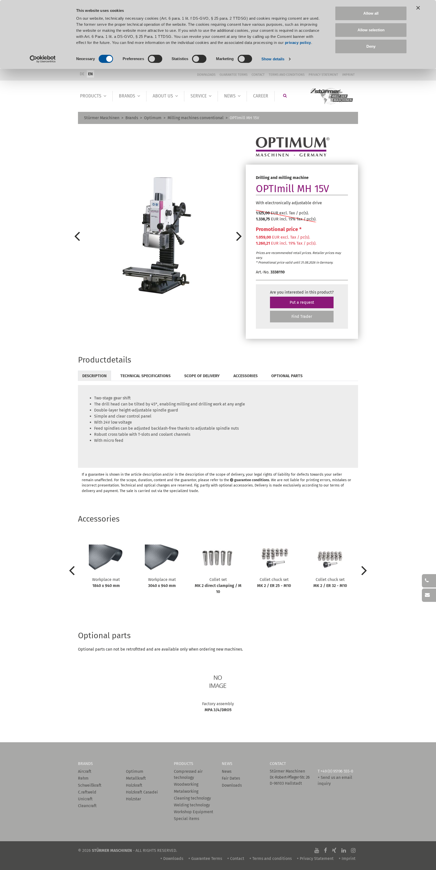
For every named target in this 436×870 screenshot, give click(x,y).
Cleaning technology (192, 798)
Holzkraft (134, 785)
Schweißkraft (89, 785)
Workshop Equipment (193, 811)
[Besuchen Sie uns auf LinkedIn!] (343, 850)
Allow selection (371, 30)
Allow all (370, 13)
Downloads (206, 74)
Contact (258, 74)
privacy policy (298, 42)
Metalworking (186, 791)
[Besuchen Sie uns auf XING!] (334, 850)
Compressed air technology (188, 774)
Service (198, 96)
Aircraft (84, 771)
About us (163, 96)
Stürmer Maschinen (101, 117)
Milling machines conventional (196, 117)
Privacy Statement (323, 74)
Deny (370, 46)
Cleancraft (87, 805)
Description (94, 375)
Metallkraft (136, 778)
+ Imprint (347, 858)
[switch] (155, 59)
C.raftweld (87, 792)
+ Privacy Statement (315, 858)
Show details (272, 59)
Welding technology (192, 805)
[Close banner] (418, 8)
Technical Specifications (145, 375)
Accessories (245, 375)
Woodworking (186, 784)
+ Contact (235, 858)
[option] (158, 236)
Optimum (152, 117)
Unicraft (85, 799)
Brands (127, 96)
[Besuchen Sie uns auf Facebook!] (325, 850)
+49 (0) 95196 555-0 (336, 771)
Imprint (348, 74)
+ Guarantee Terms (205, 858)
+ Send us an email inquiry (335, 780)
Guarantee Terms (234, 74)
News (230, 96)
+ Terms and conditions (270, 858)
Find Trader (301, 316)
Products (90, 96)
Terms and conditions (287, 74)
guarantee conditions (251, 480)
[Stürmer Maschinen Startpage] (332, 96)
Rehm (83, 778)
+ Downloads (171, 858)
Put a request (302, 302)
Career (260, 96)
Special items (186, 818)
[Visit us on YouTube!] (316, 850)
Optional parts (287, 375)
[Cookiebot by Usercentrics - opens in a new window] (43, 59)
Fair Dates (231, 778)
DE (82, 73)
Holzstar (133, 799)
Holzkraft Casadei (142, 792)
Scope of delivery (202, 375)
